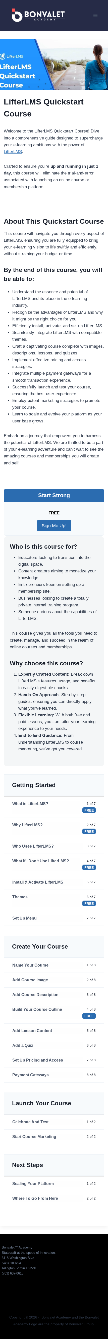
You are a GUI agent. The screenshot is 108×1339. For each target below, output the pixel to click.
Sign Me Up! (54, 525)
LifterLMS (13, 151)
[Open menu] (95, 15)
